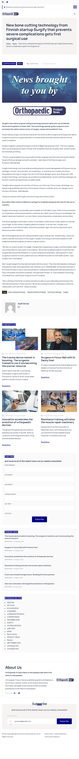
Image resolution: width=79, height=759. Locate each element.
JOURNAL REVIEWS (14, 625)
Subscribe (39, 519)
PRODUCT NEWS (13, 637)
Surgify (16, 135)
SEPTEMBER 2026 (14, 643)
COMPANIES (11, 611)
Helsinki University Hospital (36, 292)
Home (8, 43)
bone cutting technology (16, 292)
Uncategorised (13, 646)
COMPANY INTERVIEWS (15, 614)
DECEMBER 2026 (13, 620)
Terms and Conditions (52, 737)
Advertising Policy (61, 734)
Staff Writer (34, 64)
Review (10, 640)
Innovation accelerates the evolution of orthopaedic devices (29, 556)
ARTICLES (11, 605)
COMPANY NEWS (9, 63)
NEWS (20, 63)
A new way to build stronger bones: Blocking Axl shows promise (26, 7)
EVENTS (10, 623)
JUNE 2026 (11, 628)
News (15, 43)
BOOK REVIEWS (13, 608)
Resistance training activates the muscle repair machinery (28, 565)
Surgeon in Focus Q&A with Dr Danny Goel (21, 547)
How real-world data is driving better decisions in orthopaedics (29, 584)
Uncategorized (12, 649)
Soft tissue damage (54, 292)
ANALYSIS (10, 602)
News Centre (12, 634)
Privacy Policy (49, 734)
